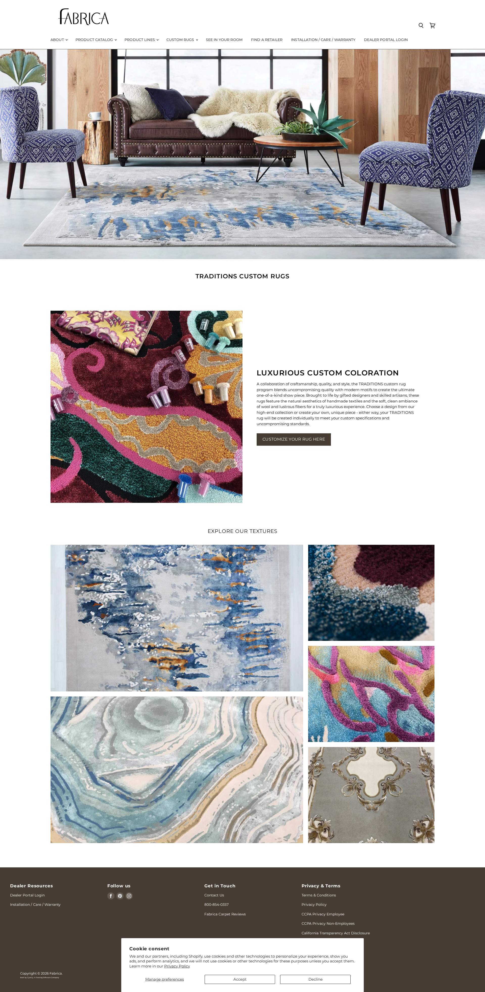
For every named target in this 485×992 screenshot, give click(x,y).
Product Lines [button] (140, 39)
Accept (240, 979)
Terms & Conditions (319, 895)
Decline (315, 979)
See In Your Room (224, 39)
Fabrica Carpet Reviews (225, 914)
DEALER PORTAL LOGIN (386, 39)
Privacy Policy (177, 966)
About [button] (58, 39)
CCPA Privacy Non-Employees (328, 923)
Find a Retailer (266, 39)
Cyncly (30, 978)
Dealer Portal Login (27, 895)
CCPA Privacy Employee (323, 914)
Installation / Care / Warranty (323, 39)
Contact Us (214, 895)
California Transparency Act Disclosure (336, 933)
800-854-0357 (216, 904)
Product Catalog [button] (95, 39)
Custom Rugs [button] (180, 39)
